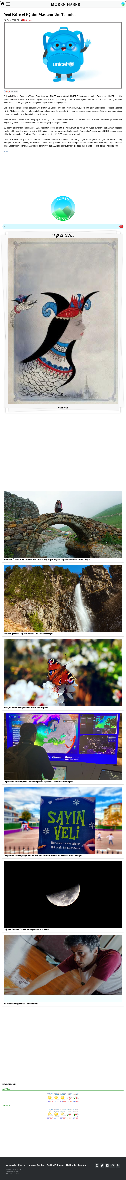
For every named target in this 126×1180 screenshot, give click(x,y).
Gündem (28, 20)
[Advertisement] (63, 172)
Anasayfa (11, 1165)
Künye (21, 1165)
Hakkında (71, 1165)
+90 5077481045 (12, 1173)
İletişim (82, 1165)
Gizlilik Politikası (55, 1165)
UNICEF (6, 151)
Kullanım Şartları (36, 1165)
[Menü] (8, 4)
